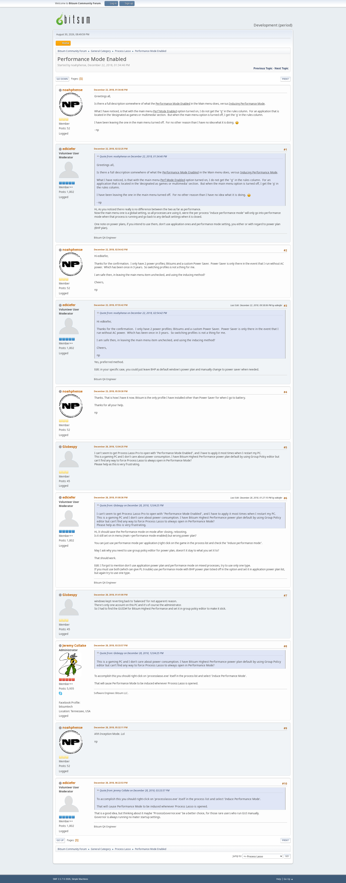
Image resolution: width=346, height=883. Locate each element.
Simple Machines (80, 879)
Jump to (237, 856)
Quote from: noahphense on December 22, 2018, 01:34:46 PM (133, 156)
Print (285, 78)
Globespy (69, 446)
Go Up (60, 840)
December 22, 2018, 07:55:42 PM (111, 304)
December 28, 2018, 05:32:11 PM (111, 727)
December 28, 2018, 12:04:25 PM (111, 446)
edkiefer (68, 149)
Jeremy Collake (74, 645)
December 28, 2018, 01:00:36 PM (111, 497)
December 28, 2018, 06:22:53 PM (111, 782)
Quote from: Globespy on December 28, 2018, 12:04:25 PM (131, 505)
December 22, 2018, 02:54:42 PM (111, 249)
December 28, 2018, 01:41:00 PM (111, 594)
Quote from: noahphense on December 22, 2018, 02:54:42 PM (133, 313)
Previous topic (263, 68)
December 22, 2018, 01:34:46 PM (111, 89)
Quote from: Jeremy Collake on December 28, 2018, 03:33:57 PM (134, 790)
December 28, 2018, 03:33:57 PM (111, 645)
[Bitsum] (60, 698)
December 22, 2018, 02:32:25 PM (111, 148)
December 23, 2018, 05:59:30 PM (111, 391)
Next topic (282, 68)
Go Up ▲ (288, 878)
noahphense (72, 90)
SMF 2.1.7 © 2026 (61, 879)
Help (278, 878)
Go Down (62, 78)
